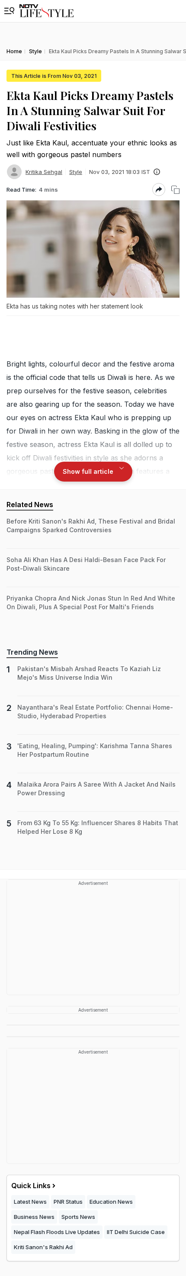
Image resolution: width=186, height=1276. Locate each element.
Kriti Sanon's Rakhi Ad (43, 1247)
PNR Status (68, 1201)
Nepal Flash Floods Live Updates (57, 1231)
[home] (46, 11)
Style (75, 171)
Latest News (30, 1201)
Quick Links (31, 1185)
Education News (111, 1201)
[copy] (175, 190)
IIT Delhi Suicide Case (136, 1231)
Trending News (32, 652)
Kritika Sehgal (44, 171)
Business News (34, 1216)
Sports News (78, 1216)
